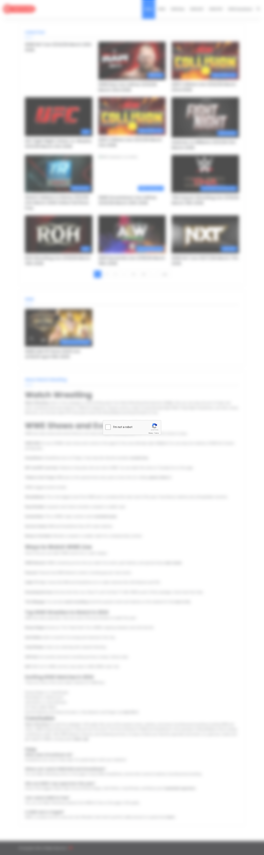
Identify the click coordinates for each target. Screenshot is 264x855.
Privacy (150, 433)
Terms (156, 433)
